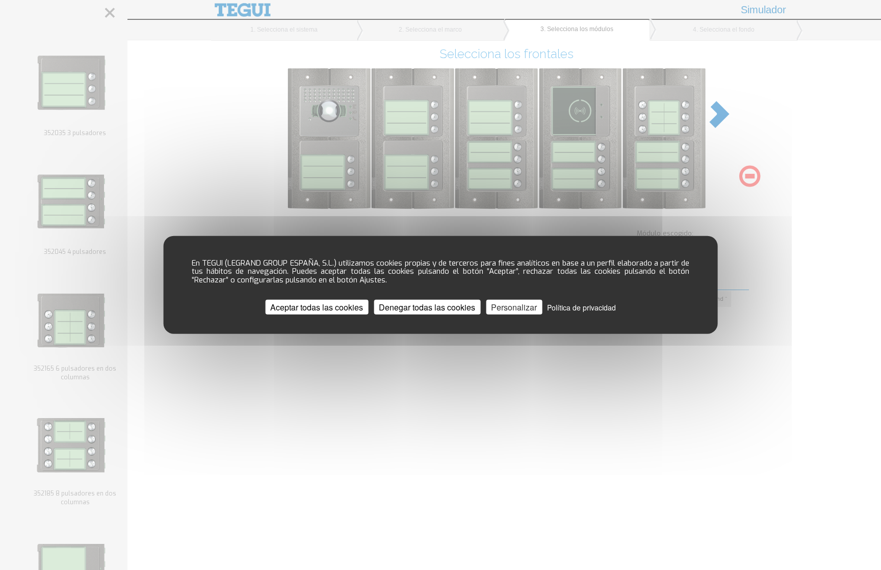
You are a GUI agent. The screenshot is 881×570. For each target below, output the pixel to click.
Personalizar (514, 307)
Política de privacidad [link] (581, 307)
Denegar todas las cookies (427, 307)
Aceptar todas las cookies (316, 307)
